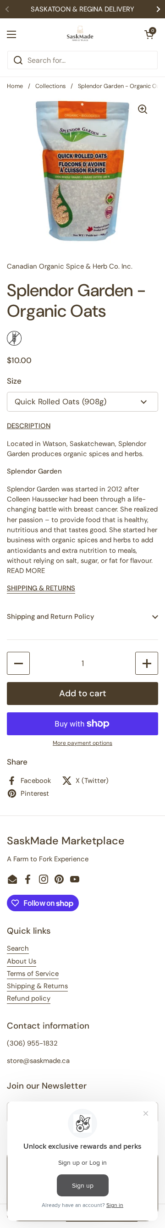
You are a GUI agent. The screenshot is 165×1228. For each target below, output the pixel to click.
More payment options (82, 743)
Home (15, 86)
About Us (21, 961)
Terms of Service (33, 973)
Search (18, 948)
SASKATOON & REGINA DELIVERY (82, 9)
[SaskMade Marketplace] (80, 34)
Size (14, 381)
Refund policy (28, 998)
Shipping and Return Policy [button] (50, 616)
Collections (50, 86)
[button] (149, 34)
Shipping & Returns (37, 986)
